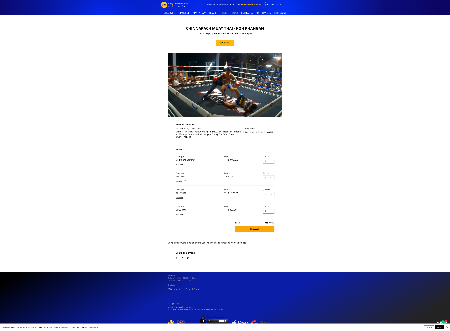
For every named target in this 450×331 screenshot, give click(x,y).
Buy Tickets (225, 42)
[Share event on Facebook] (177, 258)
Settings (429, 327)
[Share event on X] (182, 258)
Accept (439, 327)
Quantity (266, 156)
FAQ (170, 289)
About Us (178, 289)
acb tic (171, 6)
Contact (197, 289)
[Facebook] (169, 304)
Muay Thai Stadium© (178, 3)
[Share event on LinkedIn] (188, 258)
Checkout (254, 229)
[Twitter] (173, 304)
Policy (188, 289)
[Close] (447, 327)
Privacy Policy (93, 327)
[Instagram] (177, 304)
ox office (182, 6)
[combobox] (268, 161)
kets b (176, 6)
